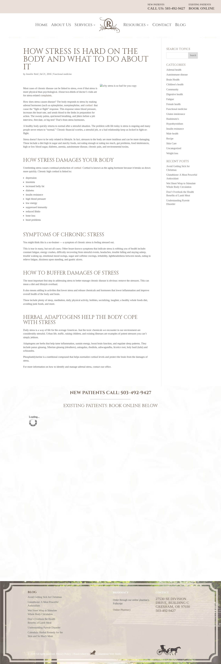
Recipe (169, 138)
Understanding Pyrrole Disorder (44, 627)
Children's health (174, 84)
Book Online (202, 7)
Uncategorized (173, 148)
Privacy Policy (63, 654)
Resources (134, 24)
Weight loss (172, 153)
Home (41, 24)
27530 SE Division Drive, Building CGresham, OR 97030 (173, 603)
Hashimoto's (172, 118)
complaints (45, 95)
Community (172, 89)
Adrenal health (173, 69)
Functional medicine (62, 74)
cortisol (89, 105)
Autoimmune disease (177, 74)
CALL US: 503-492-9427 (166, 7)
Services (83, 24)
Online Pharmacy (122, 609)
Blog (180, 24)
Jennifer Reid (32, 74)
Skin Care (171, 143)
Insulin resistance (175, 128)
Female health (173, 104)
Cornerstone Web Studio (108, 654)
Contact (161, 24)
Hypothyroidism (174, 123)
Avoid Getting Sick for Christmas (45, 597)
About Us (61, 24)
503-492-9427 (136, 393)
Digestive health (174, 94)
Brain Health (172, 79)
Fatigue (170, 99)
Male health (172, 133)
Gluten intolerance (175, 114)
